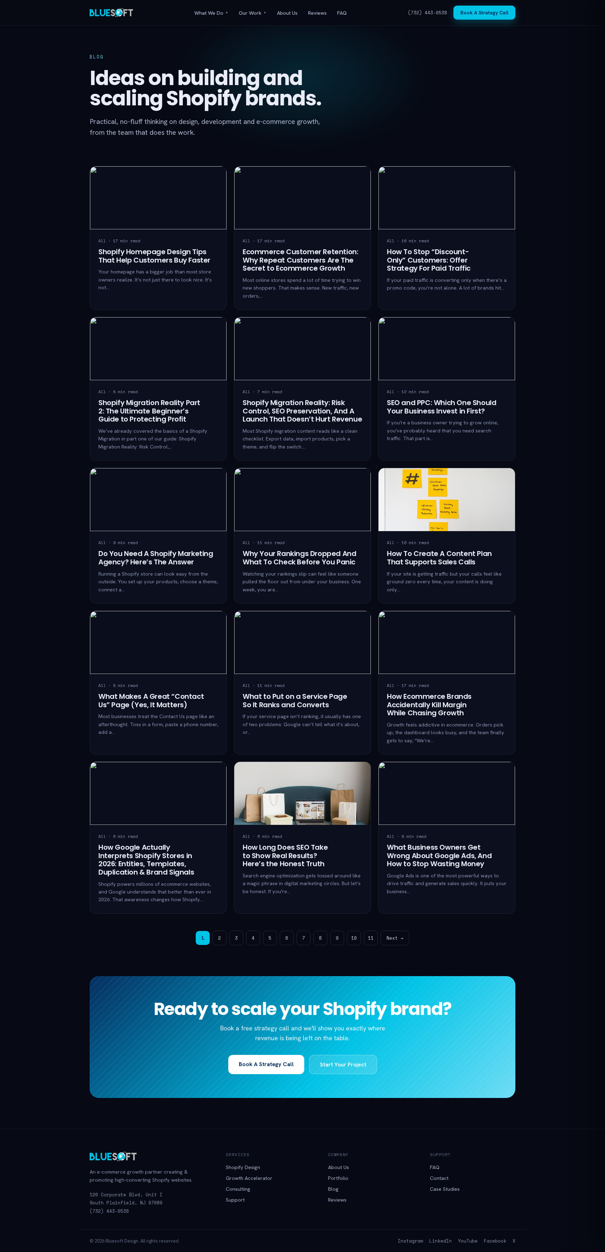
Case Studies (445, 1188)
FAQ (342, 12)
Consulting (238, 1188)
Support (235, 1199)
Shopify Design (243, 1167)
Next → (395, 937)
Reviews (317, 12)
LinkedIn (440, 1240)
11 (371, 937)
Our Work (252, 12)
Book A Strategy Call (484, 12)
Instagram (410, 1240)
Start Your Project (343, 1064)
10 (354, 937)
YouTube (468, 1240)
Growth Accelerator (249, 1178)
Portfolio (338, 1178)
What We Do (211, 12)
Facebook (495, 1240)
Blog (333, 1188)
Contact (439, 1178)
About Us (287, 12)
